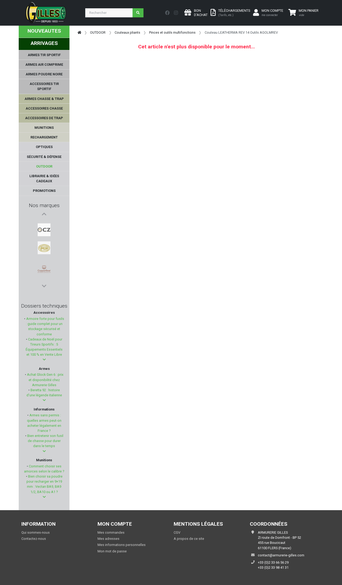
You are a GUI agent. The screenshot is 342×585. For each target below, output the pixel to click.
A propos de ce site (189, 539)
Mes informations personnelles (122, 545)
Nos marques (44, 205)
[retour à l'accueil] (79, 32)
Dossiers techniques (44, 306)
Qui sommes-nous (35, 532)
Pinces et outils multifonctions (172, 32)
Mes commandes (111, 532)
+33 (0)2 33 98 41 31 (273, 567)
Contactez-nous (33, 539)
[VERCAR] (44, 237)
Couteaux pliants (127, 32)
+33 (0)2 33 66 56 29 (273, 562)
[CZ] (44, 224)
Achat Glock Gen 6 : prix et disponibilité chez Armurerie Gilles (44, 380)
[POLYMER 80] (44, 275)
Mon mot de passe (112, 551)
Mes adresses (108, 539)
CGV (177, 532)
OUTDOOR (98, 32)
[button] (44, 360)
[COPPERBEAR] (44, 249)
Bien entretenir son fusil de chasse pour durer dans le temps (44, 441)
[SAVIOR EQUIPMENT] (44, 262)
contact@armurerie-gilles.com (281, 555)
